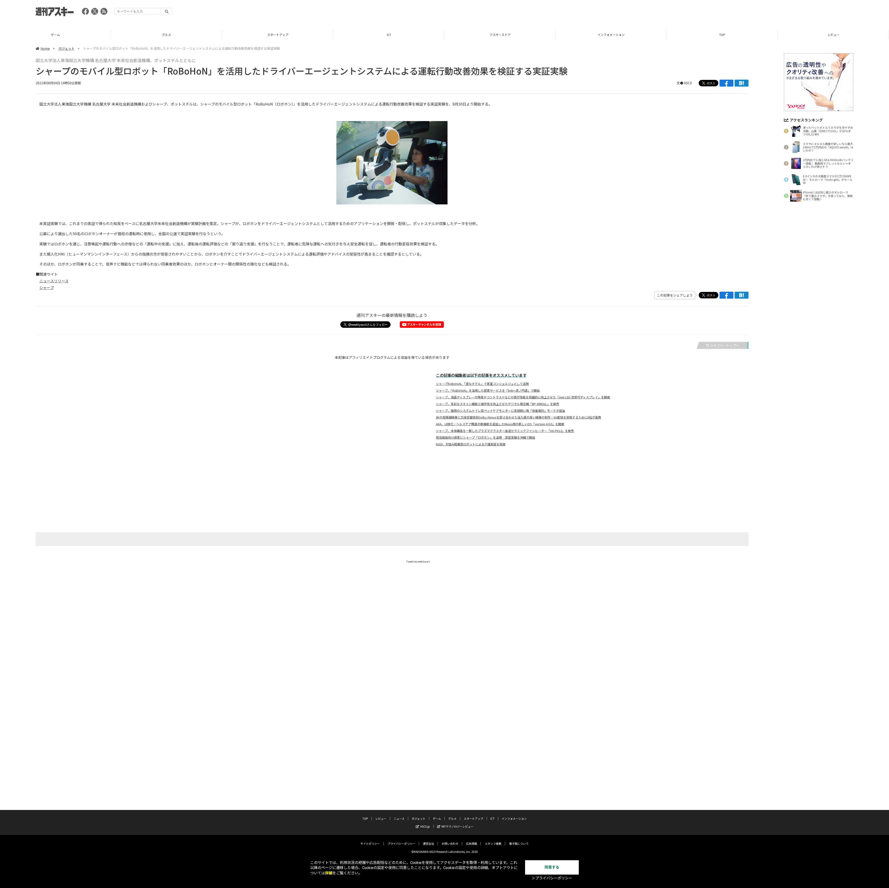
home (45, 48)
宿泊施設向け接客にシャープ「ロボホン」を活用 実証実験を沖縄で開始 (485, 437)
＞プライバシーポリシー (552, 878)
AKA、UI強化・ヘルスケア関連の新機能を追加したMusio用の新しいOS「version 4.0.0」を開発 (500, 424)
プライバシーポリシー (401, 843)
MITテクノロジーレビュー (457, 826)
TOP (722, 34)
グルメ (166, 34)
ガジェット (66, 48)
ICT (389, 34)
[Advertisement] (769, 12)
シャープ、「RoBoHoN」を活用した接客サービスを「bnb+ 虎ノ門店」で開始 (488, 390)
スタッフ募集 (493, 843)
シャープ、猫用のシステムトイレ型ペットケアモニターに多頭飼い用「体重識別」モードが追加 (500, 410)
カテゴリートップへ (724, 345)
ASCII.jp (425, 826)
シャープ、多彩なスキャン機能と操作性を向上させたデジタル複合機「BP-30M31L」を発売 (497, 404)
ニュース (399, 818)
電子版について (519, 843)
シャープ (46, 287)
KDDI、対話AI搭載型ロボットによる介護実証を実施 (470, 444)
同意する (552, 867)
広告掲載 (471, 843)
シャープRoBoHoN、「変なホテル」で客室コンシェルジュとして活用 (482, 383)
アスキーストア (500, 34)
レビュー (833, 34)
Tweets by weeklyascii (418, 561)
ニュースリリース (54, 281)
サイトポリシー (370, 843)
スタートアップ (277, 34)
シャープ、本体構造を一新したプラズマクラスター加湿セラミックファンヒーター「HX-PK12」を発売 (505, 430)
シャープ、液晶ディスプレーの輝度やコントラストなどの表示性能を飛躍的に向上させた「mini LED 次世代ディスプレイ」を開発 (523, 397)
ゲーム (55, 34)
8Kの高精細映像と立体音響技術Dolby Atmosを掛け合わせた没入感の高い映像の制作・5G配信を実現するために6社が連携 (518, 417)
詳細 (328, 873)
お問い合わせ (450, 843)
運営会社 (428, 843)
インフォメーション (611, 34)
